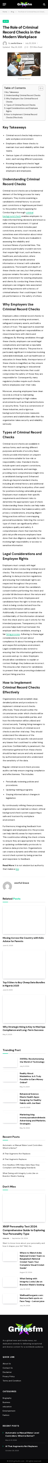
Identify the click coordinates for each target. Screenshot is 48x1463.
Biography (7, 1398)
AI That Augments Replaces (15, 1159)
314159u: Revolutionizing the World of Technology (32, 1060)
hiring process (13, 634)
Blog (6, 21)
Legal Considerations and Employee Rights (22, 109)
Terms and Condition (12, 1380)
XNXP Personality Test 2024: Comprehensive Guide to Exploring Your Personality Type (24, 1230)
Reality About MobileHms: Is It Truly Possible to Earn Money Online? (31, 1078)
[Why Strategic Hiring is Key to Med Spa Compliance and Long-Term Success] (24, 1009)
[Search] (44, 4)
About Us (7, 1363)
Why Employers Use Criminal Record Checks (22, 100)
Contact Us (8, 1368)
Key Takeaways (12, 92)
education (7, 1406)
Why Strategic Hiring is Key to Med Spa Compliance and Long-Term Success (24, 1028)
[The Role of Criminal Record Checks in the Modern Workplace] (24, 64)
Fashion (6, 1415)
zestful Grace (16, 43)
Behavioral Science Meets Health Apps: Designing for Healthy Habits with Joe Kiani (30, 1099)
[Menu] (4, 4)
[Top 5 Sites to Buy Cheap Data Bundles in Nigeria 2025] (24, 964)
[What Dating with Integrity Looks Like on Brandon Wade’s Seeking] (10, 1282)
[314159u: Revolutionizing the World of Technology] (10, 1062)
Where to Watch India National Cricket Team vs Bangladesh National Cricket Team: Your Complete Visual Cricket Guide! (32, 1260)
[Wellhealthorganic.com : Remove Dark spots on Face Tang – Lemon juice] (10, 1299)
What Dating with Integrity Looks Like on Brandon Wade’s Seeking (32, 1281)
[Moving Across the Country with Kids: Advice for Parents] (24, 920)
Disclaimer (7, 1372)
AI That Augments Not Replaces (16, 1153)
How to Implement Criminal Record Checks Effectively (21, 116)
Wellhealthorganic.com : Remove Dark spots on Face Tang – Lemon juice (32, 1298)
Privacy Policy (9, 1376)
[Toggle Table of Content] (40, 88)
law (17, 869)
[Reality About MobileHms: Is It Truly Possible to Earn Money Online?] (10, 1077)
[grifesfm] (24, 4)
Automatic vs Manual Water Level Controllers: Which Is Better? (22, 1434)
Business (6, 1402)
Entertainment (9, 1411)
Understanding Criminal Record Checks (23, 95)
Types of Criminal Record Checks (20, 105)
